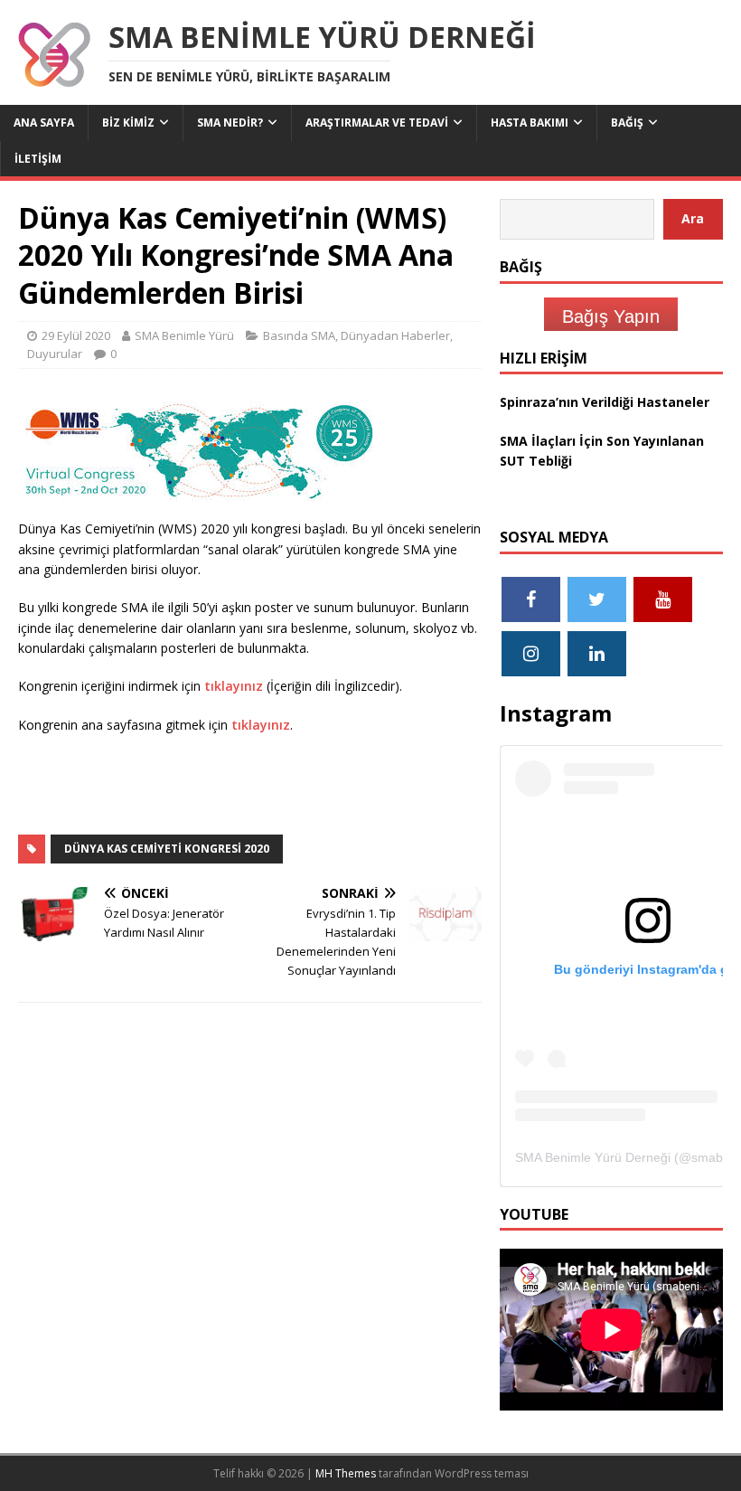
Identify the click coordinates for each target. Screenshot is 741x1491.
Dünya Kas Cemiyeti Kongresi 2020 (166, 848)
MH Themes (345, 1473)
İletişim (37, 158)
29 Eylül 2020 (76, 335)
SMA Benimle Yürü (184, 335)
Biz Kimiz (128, 122)
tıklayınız (233, 685)
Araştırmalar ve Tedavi (376, 122)
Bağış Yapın (611, 316)
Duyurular (54, 353)
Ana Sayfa (44, 122)
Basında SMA (299, 335)
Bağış (627, 122)
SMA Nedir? (230, 122)
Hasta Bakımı (529, 122)
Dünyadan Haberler (395, 335)
